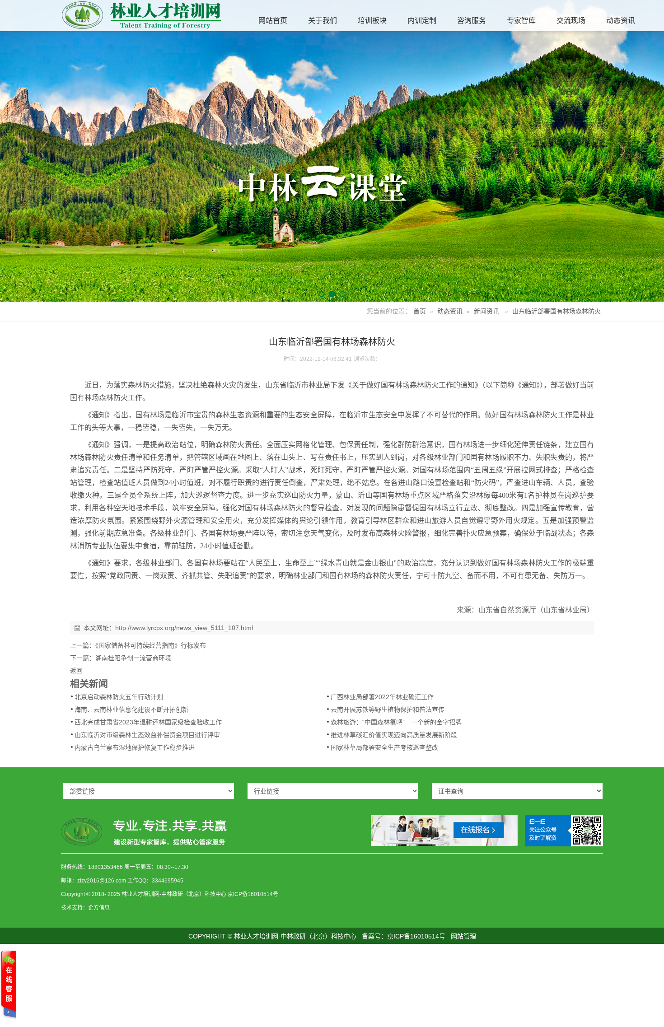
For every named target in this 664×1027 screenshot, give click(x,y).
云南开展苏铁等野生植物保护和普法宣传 (387, 709)
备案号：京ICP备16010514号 (403, 936)
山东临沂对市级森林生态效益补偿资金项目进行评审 (147, 734)
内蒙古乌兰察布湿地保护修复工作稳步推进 (135, 747)
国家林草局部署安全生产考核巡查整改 (384, 747)
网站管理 (463, 936)
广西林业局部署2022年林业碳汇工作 (382, 696)
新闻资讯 (486, 311)
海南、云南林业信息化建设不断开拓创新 (131, 709)
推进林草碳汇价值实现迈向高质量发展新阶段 (394, 734)
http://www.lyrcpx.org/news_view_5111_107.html (184, 627)
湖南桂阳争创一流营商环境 (133, 658)
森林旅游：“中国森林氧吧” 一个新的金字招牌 (396, 722)
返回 (76, 670)
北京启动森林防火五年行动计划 (119, 696)
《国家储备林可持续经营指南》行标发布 (150, 645)
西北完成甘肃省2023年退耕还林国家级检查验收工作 (148, 722)
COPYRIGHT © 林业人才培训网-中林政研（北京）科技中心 (272, 936)
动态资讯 (450, 311)
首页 (419, 311)
